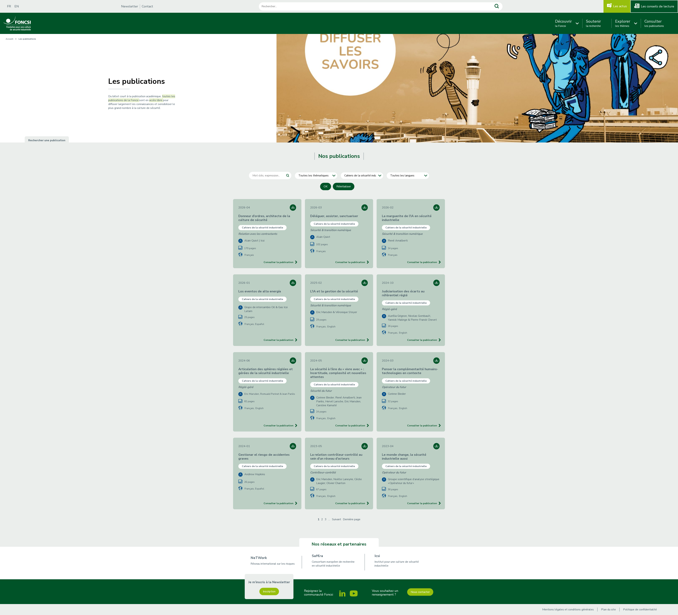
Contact (147, 6)
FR (9, 6)
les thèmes (622, 23)
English (331, 326)
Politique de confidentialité (640, 609)
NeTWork (259, 557)
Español (259, 324)
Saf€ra (317, 555)
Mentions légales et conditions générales (568, 609)
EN (16, 6)
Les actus (620, 6)
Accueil (9, 38)
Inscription (269, 591)
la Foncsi (563, 23)
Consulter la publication (278, 262)
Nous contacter (420, 592)
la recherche (593, 23)
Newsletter (129, 6)
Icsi (377, 555)
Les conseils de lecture (657, 6)
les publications (654, 23)
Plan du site (608, 609)
